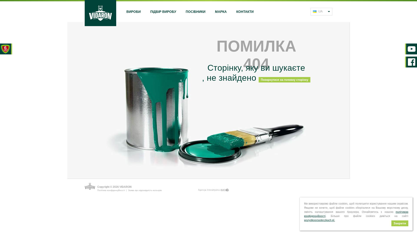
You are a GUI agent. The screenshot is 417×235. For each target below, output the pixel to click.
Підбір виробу (163, 11)
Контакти (245, 11)
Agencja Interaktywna (209, 190)
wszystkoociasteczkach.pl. (319, 220)
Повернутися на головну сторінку (284, 79)
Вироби (133, 11)
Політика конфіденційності (111, 190)
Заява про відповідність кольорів (145, 190)
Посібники (195, 11)
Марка (221, 11)
